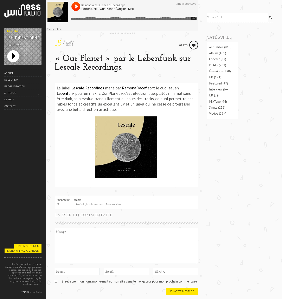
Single (213, 107)
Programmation (14, 86)
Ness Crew (11, 79)
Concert (214, 59)
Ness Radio (35, 292)
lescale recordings (95, 204)
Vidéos (213, 113)
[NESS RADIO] (22, 11)
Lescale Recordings (87, 87)
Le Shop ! (9, 99)
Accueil (9, 73)
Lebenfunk (114, 33)
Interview (215, 89)
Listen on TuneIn (28, 246)
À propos (10, 92)
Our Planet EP (128, 33)
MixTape (215, 101)
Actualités (216, 47)
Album (213, 53)
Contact (9, 106)
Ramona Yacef (134, 87)
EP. (58, 204)
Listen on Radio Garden (23, 250)
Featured (215, 83)
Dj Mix (213, 65)
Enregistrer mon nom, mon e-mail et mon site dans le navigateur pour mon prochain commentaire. (130, 281)
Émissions (216, 71)
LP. (211, 95)
